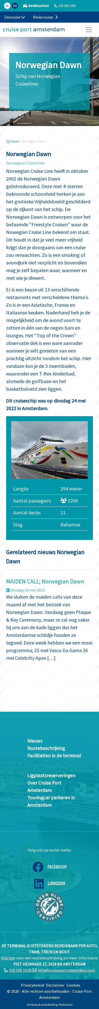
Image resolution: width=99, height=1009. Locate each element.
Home (14, 141)
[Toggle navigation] (89, 30)
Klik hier (8, 957)
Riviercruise (43, 17)
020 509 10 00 (20, 970)
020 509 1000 (67, 6)
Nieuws (34, 741)
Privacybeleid (32, 985)
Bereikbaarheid (38, 5)
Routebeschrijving (46, 748)
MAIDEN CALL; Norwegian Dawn (45, 581)
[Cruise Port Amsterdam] (33, 29)
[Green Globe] (49, 906)
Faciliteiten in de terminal (54, 755)
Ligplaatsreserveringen (51, 775)
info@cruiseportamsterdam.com (66, 970)
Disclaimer (55, 985)
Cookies (73, 985)
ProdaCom (66, 1004)
